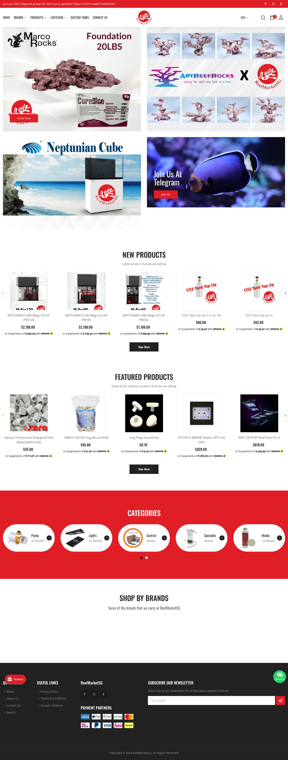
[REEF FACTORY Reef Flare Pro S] (259, 413)
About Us (12, 698)
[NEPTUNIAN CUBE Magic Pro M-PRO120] (29, 291)
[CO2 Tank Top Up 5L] (259, 289)
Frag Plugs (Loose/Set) (144, 437)
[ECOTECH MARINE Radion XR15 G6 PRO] (202, 413)
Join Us (165, 194)
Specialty (210, 535)
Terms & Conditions (53, 698)
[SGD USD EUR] (244, 17)
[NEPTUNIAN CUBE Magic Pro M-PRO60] (144, 291)
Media (265, 535)
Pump (35, 535)
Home (10, 691)
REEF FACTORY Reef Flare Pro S (259, 437)
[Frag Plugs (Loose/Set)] (144, 413)
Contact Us (13, 705)
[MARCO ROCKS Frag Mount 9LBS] (86, 413)
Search (10, 712)
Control (151, 535)
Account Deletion (51, 705)
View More (144, 347)
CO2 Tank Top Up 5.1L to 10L (202, 315)
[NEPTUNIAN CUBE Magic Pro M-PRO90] (86, 291)
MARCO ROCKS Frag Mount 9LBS (86, 437)
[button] (141, 558)
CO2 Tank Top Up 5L (259, 315)
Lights (93, 535)
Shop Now (24, 118)
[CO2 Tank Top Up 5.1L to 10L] (202, 289)
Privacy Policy (49, 691)
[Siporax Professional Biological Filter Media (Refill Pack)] (29, 412)
